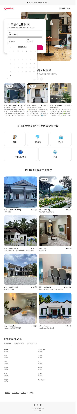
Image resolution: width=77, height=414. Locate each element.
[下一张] (41, 79)
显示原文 (46, 3)
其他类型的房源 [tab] (19, 343)
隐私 (35, 410)
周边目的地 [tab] (7, 343)
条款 (40, 410)
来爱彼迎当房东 (64, 8)
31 (10, 76)
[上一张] (34, 79)
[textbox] (16, 41)
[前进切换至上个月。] (10, 47)
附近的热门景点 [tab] (32, 343)
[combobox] (25, 34)
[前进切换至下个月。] (33, 47)
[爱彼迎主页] (9, 8)
